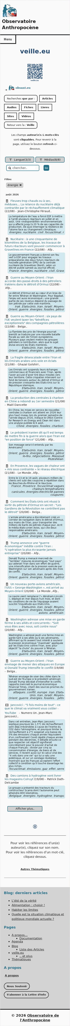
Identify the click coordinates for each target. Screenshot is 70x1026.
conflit (31, 692)
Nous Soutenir (17, 986)
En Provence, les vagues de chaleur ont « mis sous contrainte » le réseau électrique (35, 467)
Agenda (17, 941)
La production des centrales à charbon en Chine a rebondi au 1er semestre (34, 399)
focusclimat (53, 232)
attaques (19, 692)
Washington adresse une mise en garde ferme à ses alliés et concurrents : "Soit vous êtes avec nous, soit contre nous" (35, 623)
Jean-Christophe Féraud (34, 211)
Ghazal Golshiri (28, 364)
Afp (50, 249)
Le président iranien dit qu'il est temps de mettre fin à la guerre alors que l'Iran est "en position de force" (35, 436)
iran (51, 692)
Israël (48, 306)
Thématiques (21, 959)
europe (42, 692)
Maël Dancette (17, 404)
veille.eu (18, 953)
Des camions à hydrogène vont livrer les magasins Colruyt (33, 777)
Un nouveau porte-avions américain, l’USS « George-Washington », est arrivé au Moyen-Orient (34, 588)
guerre (23, 309)
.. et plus (25, 956)
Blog (15, 946)
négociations (41, 456)
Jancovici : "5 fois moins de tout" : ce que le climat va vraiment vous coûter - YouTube (32, 708)
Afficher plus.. (25, 808)
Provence (29, 486)
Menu (8, 39)
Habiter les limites (25, 910)
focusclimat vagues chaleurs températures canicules (38, 488)
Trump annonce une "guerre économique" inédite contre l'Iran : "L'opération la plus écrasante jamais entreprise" (30, 548)
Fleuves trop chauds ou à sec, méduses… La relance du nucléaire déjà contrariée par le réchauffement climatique (35, 204)
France (14, 270)
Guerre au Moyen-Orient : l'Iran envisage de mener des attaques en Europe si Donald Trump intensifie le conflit (35, 664)
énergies (15, 232)
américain (56, 612)
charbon (57, 426)
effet (52, 768)
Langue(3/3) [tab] (22, 159)
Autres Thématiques (35, 869)
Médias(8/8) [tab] (52, 159)
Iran (40, 306)
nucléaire (29, 232)
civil (40, 232)
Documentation (30, 938)
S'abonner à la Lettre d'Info (26, 994)
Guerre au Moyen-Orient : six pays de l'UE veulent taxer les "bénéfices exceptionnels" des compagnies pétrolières (34, 320)
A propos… (20, 935)
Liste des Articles (31, 949)
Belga (22, 326)
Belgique (15, 795)
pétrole (61, 309)
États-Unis (29, 306)
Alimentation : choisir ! (28, 905)
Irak (17, 306)
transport (60, 795)
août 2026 (12, 194)
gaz (44, 768)
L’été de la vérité (24, 900)
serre (60, 768)
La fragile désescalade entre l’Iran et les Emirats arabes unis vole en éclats (33, 359)
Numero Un (29, 712)
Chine (20, 426)
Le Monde (24, 472)
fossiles (49, 309)
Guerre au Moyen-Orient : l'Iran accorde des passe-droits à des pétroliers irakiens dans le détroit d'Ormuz (33, 281)
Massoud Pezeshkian (56, 458)
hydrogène (44, 795)
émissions (34, 768)
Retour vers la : (20, 125)
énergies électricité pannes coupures (45, 493)
